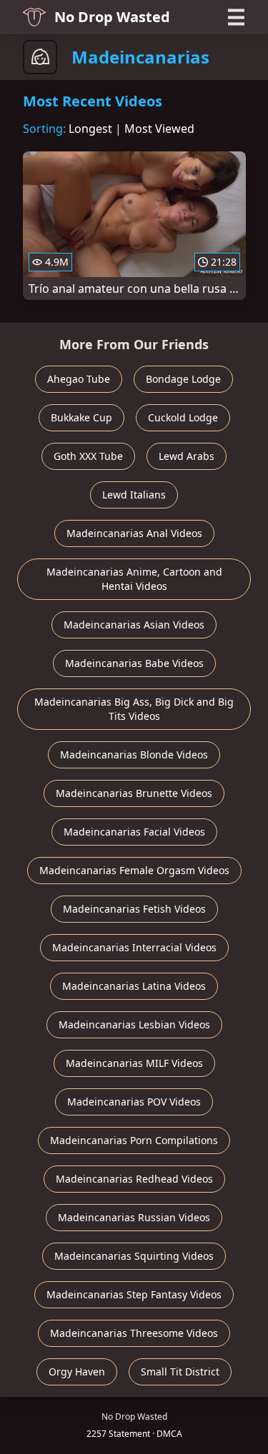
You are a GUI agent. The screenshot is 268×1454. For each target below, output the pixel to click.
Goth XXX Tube (88, 456)
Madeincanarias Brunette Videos (134, 793)
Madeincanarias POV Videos (134, 1101)
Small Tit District (180, 1371)
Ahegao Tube (78, 379)
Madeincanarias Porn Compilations (134, 1140)
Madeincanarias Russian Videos (134, 1217)
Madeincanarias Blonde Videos (134, 754)
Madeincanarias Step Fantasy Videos (134, 1294)
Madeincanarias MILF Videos (134, 1063)
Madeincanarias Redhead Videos (134, 1178)
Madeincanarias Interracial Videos (134, 947)
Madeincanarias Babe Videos (134, 663)
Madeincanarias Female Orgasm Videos (134, 870)
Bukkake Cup (81, 417)
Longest (90, 128)
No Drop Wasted (112, 16)
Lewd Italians (134, 494)
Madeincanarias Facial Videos (134, 831)
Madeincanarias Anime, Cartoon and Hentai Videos (134, 579)
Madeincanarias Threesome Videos (134, 1333)
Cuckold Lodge (183, 417)
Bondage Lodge (183, 379)
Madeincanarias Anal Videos (134, 533)
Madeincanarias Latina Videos (134, 986)
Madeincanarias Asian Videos (134, 624)
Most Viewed (159, 128)
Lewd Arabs (186, 456)
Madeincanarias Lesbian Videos (134, 1024)
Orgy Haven (77, 1371)
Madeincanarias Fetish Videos (134, 909)
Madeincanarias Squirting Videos (134, 1256)
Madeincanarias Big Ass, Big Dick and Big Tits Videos (134, 709)
